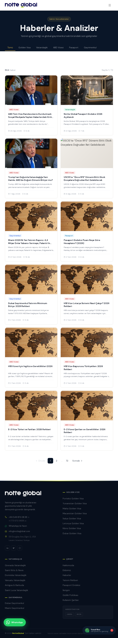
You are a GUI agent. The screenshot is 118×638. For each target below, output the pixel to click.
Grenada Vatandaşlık (15, 565)
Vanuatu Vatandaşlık (15, 580)
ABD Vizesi (58, 47)
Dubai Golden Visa (72, 533)
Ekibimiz (67, 570)
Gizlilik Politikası (70, 595)
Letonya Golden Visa (73, 523)
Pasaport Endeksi (71, 585)
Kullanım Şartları (71, 600)
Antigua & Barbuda (14, 585)
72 (67, 460)
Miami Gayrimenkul (14, 608)
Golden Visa (24, 47)
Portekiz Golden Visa (73, 498)
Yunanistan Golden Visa (75, 503)
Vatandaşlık (42, 47)
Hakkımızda (68, 565)
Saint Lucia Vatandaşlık (16, 590)
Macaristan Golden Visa (75, 513)
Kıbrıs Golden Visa (72, 528)
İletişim (66, 590)
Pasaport (73, 47)
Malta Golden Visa (72, 508)
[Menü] (109, 5)
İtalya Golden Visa (72, 518)
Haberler (67, 575)
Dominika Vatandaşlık (15, 575)
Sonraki (76, 460)
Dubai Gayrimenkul (14, 603)
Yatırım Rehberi (70, 580)
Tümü (10, 47)
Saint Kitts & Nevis (14, 570)
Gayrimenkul (90, 47)
